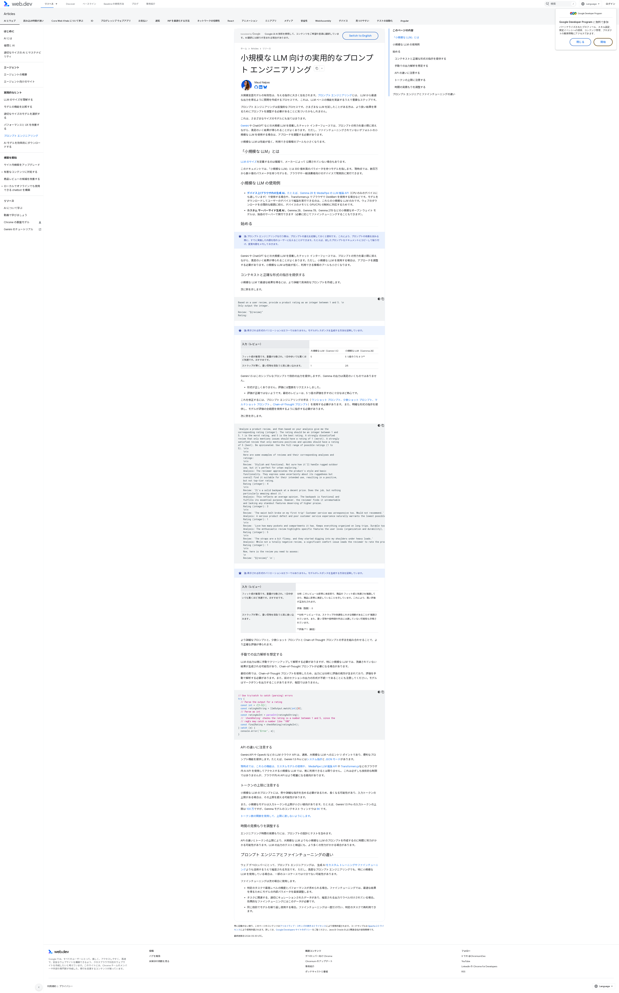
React (231, 20)
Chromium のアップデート (319, 961)
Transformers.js (350, 766)
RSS (463, 971)
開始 (603, 42)
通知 (157, 20)
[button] (21, 172)
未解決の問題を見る (159, 961)
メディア (288, 20)
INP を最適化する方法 (178, 20)
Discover (70, 3)
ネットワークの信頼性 (208, 20)
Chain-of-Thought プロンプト (290, 404)
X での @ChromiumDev (474, 956)
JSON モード (332, 759)
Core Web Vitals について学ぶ (67, 20)
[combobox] (560, 4)
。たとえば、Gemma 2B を (282, 193)
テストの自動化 (385, 20)
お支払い (142, 20)
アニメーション (249, 20)
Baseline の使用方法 (114, 3)
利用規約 (51, 986)
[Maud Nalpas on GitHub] (256, 88)
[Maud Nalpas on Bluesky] (265, 88)
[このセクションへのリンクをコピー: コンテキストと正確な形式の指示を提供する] (308, 275)
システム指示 (314, 759)
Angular (404, 20)
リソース (49, 3)
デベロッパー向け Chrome (318, 956)
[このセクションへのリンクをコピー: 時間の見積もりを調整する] (282, 826)
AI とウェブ (10, 20)
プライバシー (66, 986)
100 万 (250, 809)
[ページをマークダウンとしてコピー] (317, 68)
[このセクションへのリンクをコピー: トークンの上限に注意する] (282, 786)
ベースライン (89, 3)
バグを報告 (154, 956)
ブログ (135, 3)
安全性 (304, 20)
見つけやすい (362, 20)
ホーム (244, 48)
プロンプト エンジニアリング (335, 95)
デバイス (343, 20)
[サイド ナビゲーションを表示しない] (39, 987)
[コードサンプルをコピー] (383, 299)
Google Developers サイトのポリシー (294, 929)
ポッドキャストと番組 (316, 971)
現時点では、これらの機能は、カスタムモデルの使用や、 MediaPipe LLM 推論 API (289, 766)
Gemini (245, 125)
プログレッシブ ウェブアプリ (116, 20)
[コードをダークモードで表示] (379, 299)
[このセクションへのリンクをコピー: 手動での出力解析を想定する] (285, 655)
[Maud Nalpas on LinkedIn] (260, 88)
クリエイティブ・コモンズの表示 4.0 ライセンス (303, 926)
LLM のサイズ (249, 161)
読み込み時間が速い (33, 20)
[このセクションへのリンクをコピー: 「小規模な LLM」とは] (282, 152)
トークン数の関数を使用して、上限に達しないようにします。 (276, 816)
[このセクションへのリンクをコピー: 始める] (255, 224)
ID (92, 20)
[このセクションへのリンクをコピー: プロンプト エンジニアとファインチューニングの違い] (336, 855)
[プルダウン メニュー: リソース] (58, 4)
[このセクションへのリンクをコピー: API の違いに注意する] (275, 748)
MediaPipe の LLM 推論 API (333, 193)
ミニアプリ (270, 20)
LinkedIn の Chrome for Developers (479, 966)
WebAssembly (323, 20)
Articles (9, 14)
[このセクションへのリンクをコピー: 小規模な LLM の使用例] (283, 183)
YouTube (466, 961)
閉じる (580, 42)
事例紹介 (150, 3)
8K (318, 809)
